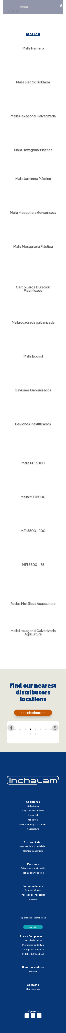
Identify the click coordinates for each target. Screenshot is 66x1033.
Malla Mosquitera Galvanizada (33, 212)
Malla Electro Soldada (33, 82)
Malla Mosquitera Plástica (33, 246)
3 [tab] (25, 729)
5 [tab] (35, 729)
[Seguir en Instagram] (33, 1015)
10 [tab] (35, 734)
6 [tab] (40, 729)
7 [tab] (46, 729)
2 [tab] (20, 729)
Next (55, 727)
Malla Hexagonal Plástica (33, 150)
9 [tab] (30, 734)
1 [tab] (15, 729)
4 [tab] (30, 729)
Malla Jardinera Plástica (33, 178)
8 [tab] (51, 729)
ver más (33, 927)
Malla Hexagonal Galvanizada (33, 116)
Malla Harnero (33, 48)
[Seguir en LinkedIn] (27, 1015)
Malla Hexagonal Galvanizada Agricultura (33, 632)
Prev (10, 727)
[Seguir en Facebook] (39, 1015)
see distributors (33, 712)
